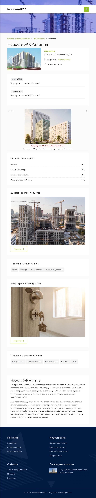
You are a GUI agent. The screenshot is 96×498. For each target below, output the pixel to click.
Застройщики (55, 455)
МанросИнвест (64, 59)
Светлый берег (51, 361)
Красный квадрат (35, 361)
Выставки (11, 478)
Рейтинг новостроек (58, 451)
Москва (14, 164)
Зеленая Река (36, 269)
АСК (74, 361)
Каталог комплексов (58, 443)
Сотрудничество (14, 451)
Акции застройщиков (17, 469)
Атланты (49, 51)
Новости (11, 474)
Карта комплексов (57, 447)
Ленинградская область (21, 180)
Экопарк (23, 269)
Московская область (19, 175)
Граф (14, 269)
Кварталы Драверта (54, 269)
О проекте (11, 443)
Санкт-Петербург (18, 169)
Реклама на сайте (15, 447)
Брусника (65, 361)
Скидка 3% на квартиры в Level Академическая (73, 471)
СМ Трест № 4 (18, 361)
